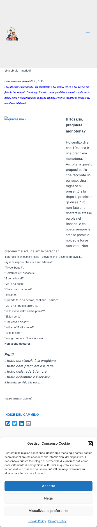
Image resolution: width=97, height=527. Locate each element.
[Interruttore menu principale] (87, 34)
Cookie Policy (37, 521)
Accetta (48, 486)
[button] (90, 443)
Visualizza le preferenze (48, 510)
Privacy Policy (57, 521)
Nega (48, 498)
